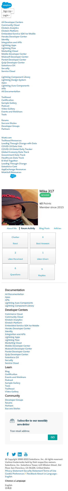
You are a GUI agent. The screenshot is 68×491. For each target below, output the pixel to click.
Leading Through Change (14, 163)
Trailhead (6, 97)
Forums (5, 120)
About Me (12, 228)
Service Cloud (8, 71)
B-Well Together (9, 160)
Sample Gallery (9, 102)
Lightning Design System (13, 79)
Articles (57, 228)
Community (7, 117)
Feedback (31, 473)
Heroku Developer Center (14, 36)
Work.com (6, 137)
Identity (5, 39)
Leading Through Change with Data (19, 143)
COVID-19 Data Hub (11, 146)
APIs (3, 88)
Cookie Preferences (15, 473)
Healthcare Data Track (12, 157)
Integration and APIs (11, 42)
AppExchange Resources (13, 169)
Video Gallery (8, 108)
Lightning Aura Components (15, 85)
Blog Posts (44, 228)
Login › (6, 15)
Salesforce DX (8, 65)
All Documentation (10, 91)
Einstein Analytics (10, 27)
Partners (5, 128)
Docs (4, 74)
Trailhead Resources (11, 140)
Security (5, 68)
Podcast (5, 105)
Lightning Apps (8, 45)
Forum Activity (28, 228)
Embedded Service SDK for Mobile (18, 33)
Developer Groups (10, 126)
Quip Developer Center (12, 62)
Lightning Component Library (15, 76)
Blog (3, 131)
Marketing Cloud (9, 50)
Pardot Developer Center (13, 59)
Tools (4, 114)
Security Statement (33, 470)
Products (6, 19)
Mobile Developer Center (13, 53)
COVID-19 (6, 134)
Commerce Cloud (13, 313)
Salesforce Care (9, 166)
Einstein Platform (9, 30)
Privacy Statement (14, 470)
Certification (7, 100)
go (53, 437)
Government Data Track (13, 154)
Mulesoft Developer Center (14, 56)
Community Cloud (10, 25)
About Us (41, 473)
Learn (4, 94)
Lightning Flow (8, 48)
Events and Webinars (11, 111)
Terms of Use (49, 470)
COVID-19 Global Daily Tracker (16, 149)
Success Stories (9, 123)
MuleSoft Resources (11, 172)
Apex (4, 82)
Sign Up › (7, 11)
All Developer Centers (12, 22)
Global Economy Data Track (15, 152)
